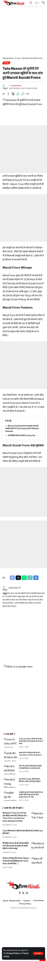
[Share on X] (13, 94)
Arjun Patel (16, 86)
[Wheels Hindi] (14, 3)
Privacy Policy (13, 953)
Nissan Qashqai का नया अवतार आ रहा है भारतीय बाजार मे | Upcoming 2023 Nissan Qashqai (22, 428)
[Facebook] (19, 893)
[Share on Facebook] (8, 94)
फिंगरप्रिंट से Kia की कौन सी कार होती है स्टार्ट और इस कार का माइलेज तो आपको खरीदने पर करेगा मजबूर (16, 846)
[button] (38, 953)
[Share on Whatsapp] (18, 94)
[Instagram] (27, 893)
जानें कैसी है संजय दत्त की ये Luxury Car (22, 435)
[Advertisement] (23, 30)
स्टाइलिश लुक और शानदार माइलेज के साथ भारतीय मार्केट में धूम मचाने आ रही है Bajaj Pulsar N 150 (31, 794)
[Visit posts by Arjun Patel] (5, 87)
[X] (23, 893)
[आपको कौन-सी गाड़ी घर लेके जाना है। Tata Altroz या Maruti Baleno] (10, 756)
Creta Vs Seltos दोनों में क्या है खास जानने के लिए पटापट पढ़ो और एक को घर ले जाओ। (31, 741)
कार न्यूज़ (6, 63)
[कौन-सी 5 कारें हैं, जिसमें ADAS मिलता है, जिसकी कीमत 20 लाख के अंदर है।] (10, 769)
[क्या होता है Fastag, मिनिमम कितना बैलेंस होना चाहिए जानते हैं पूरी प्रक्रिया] (10, 783)
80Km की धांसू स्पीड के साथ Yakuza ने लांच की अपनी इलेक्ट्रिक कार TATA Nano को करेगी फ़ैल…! (16, 861)
